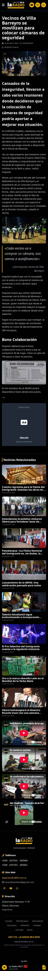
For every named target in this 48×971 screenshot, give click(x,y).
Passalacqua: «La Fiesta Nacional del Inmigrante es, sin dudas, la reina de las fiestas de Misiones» (22, 553)
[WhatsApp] (43, 4)
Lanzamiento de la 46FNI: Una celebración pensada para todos (21, 584)
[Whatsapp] (17, 888)
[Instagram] (31, 4)
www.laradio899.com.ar (14, 877)
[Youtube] (10, 888)
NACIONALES (27, 43)
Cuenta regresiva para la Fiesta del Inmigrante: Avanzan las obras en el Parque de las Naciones (24, 489)
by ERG (24, 961)
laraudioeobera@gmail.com (19, 882)
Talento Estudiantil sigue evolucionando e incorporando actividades (20, 617)
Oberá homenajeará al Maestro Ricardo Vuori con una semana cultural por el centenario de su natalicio (21, 714)
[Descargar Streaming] (44, 967)
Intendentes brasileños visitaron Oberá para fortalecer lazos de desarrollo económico (22, 521)
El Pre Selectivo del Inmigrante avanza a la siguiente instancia (21, 648)
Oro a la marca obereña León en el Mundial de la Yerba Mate (23, 680)
